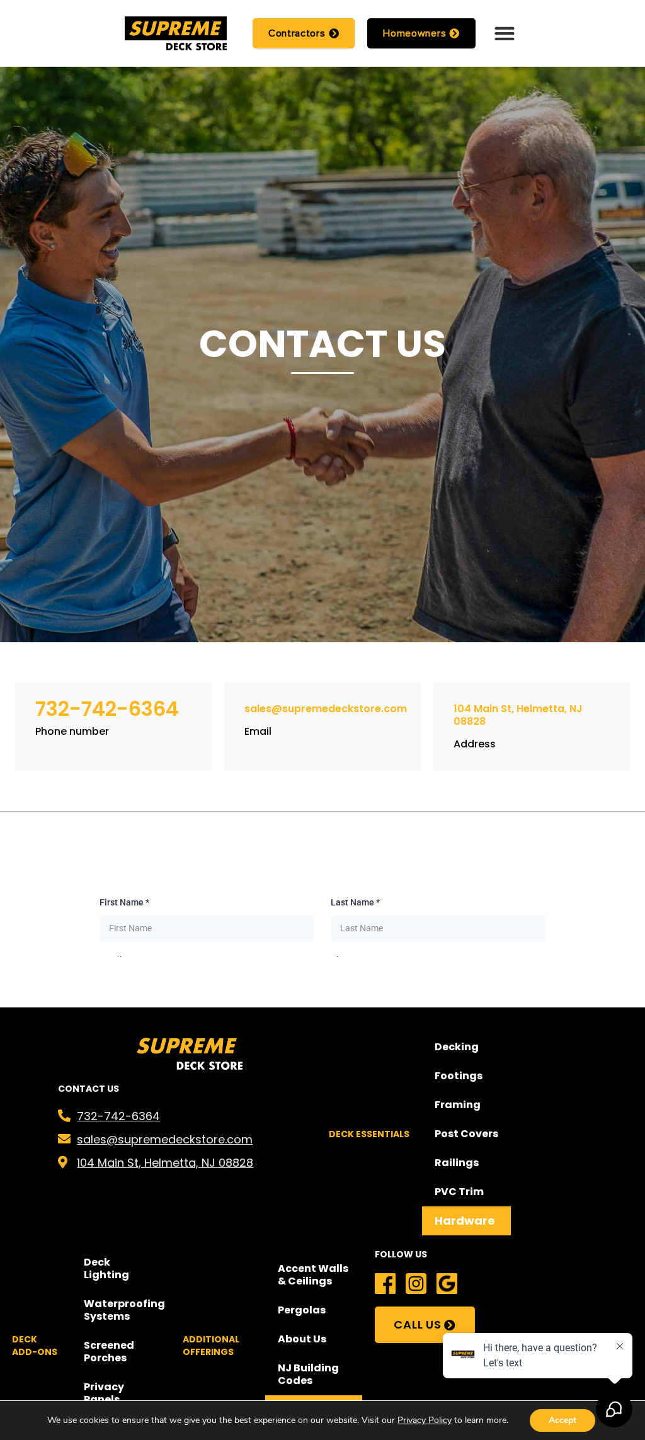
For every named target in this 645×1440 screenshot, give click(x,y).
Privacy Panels (104, 1393)
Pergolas (302, 1310)
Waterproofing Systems (124, 1310)
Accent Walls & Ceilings (313, 1274)
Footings (458, 1076)
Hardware (465, 1220)
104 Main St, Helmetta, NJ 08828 (518, 715)
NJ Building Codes (308, 1374)
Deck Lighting (106, 1268)
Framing (458, 1104)
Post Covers (466, 1133)
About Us (302, 1339)
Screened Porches (109, 1351)
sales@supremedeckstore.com (325, 708)
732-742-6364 (107, 708)
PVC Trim (459, 1191)
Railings (457, 1162)
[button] (504, 33)
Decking (457, 1047)
